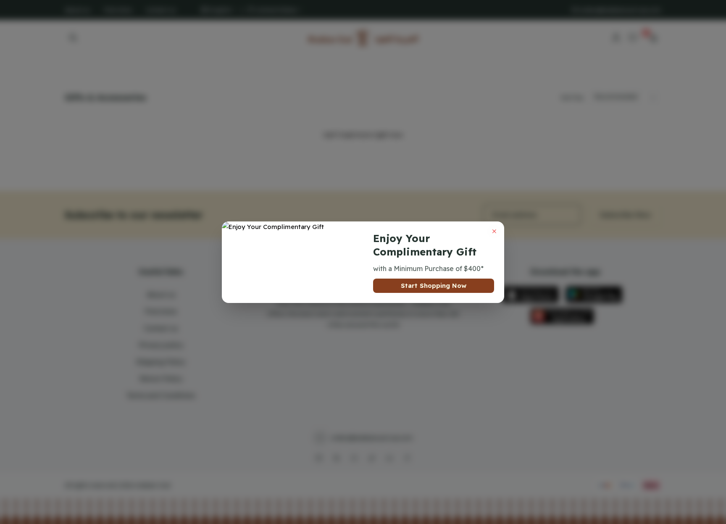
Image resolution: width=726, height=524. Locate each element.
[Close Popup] (494, 231)
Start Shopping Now (433, 286)
